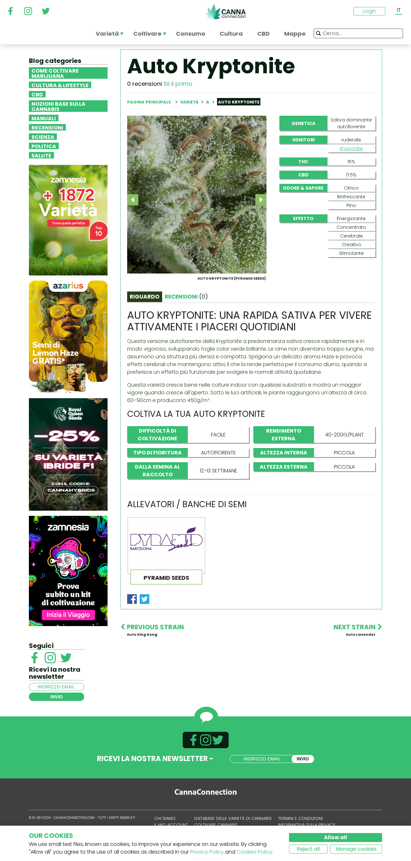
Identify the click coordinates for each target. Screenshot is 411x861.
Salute (41, 155)
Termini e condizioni (300, 818)
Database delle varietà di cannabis (233, 818)
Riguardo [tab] (145, 296)
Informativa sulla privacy (306, 825)
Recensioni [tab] (186, 296)
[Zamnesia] (68, 219)
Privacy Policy (207, 852)
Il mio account (171, 825)
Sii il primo (177, 84)
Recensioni (47, 127)
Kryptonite (351, 148)
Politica (43, 146)
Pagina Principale (149, 102)
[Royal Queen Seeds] (68, 454)
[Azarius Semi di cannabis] (68, 336)
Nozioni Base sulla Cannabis (58, 106)
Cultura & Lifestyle (60, 85)
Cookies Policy (254, 852)
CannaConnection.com (225, 12)
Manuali (43, 118)
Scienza (42, 136)
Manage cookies (356, 849)
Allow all (335, 837)
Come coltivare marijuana (55, 73)
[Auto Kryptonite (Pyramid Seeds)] (197, 194)
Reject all (308, 849)
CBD (37, 94)
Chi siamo (165, 818)
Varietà (189, 102)
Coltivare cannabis (216, 825)
